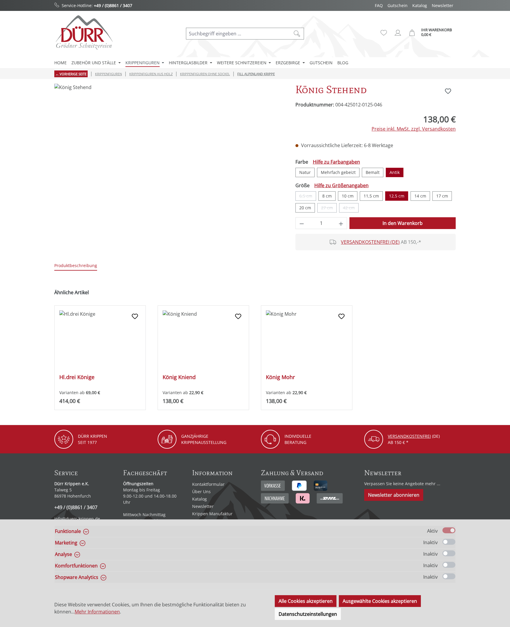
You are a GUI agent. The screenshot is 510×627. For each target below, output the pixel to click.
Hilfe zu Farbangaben (336, 162)
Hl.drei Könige (76, 377)
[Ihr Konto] (398, 33)
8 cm (327, 196)
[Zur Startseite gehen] (83, 32)
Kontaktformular (208, 484)
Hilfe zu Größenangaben (341, 185)
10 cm (348, 196)
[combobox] (238, 34)
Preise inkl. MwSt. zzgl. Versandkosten (414, 129)
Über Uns (201, 491)
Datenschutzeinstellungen (308, 614)
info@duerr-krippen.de (77, 518)
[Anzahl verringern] (301, 223)
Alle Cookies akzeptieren (306, 601)
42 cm (351, 209)
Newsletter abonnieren (393, 495)
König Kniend (179, 377)
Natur (305, 172)
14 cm (420, 196)
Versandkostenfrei (409, 436)
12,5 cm (396, 196)
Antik (395, 172)
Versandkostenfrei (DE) (370, 242)
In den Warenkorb (402, 223)
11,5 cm (371, 196)
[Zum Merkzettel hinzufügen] (448, 91)
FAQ (379, 5)
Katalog (419, 5)
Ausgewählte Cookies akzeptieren (380, 601)
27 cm (329, 209)
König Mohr (280, 377)
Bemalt (373, 172)
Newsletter (442, 5)
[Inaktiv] (448, 542)
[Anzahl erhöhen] (341, 223)
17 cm (442, 196)
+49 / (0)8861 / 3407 (113, 5)
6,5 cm (307, 197)
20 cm (305, 207)
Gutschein (398, 5)
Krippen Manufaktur (212, 513)
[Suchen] (297, 34)
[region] (169, 147)
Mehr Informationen (97, 611)
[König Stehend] (168, 147)
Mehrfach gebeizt (338, 172)
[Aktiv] (448, 530)
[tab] (75, 266)
